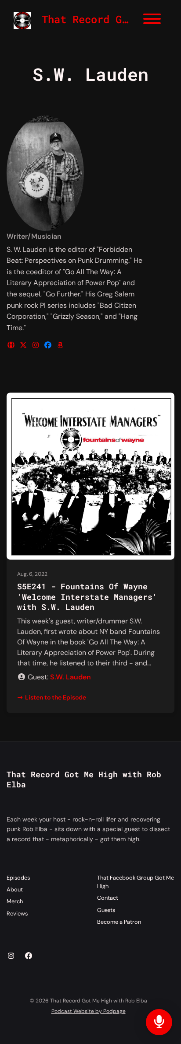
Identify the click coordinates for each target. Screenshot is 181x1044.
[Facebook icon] (28, 956)
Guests (106, 910)
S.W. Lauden (70, 677)
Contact (107, 897)
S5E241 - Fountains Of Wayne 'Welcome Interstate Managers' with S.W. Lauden (87, 596)
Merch (15, 901)
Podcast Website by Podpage (88, 1011)
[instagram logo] (36, 345)
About (15, 889)
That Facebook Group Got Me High (135, 882)
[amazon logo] (60, 345)
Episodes (18, 877)
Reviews (17, 913)
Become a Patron (119, 922)
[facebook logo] (48, 345)
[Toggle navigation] (152, 20)
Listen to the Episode (55, 697)
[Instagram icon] (11, 956)
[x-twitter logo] (24, 345)
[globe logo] (12, 345)
